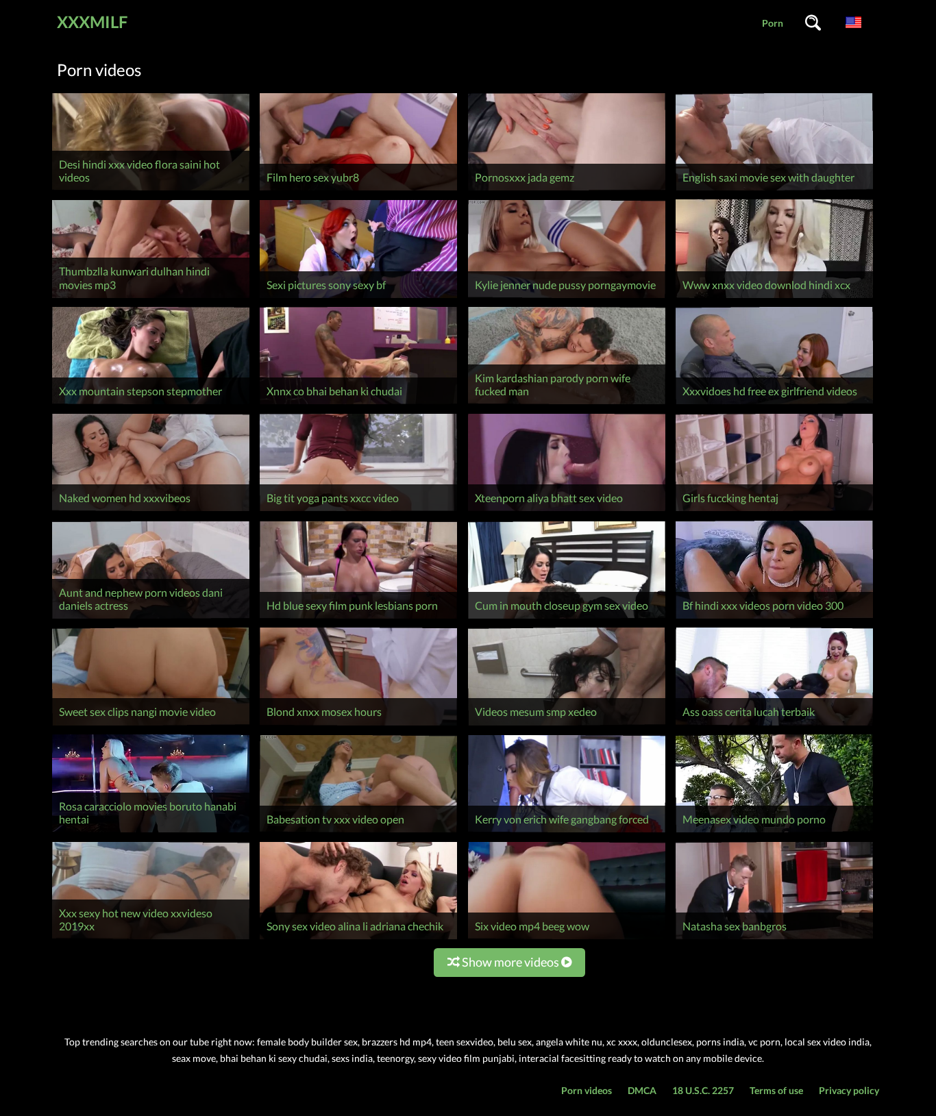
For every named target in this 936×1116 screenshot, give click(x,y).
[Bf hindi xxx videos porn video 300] (774, 618)
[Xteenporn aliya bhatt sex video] (566, 510)
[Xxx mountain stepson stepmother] (150, 403)
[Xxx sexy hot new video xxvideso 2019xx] (150, 938)
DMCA (642, 1090)
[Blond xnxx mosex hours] (358, 725)
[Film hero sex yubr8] (358, 190)
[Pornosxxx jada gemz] (566, 190)
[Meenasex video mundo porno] (774, 832)
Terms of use (776, 1090)
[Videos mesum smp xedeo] (566, 725)
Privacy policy (849, 1090)
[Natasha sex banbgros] (774, 938)
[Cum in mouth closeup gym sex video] (566, 618)
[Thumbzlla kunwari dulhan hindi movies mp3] (150, 297)
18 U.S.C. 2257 (703, 1090)
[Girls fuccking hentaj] (774, 510)
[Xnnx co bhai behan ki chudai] (358, 403)
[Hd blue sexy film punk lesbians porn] (358, 618)
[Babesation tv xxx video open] (358, 832)
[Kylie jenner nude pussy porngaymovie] (566, 297)
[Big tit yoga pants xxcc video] (358, 510)
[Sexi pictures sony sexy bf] (358, 297)
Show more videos (510, 961)
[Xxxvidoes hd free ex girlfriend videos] (774, 403)
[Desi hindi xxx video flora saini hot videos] (150, 190)
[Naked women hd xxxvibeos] (150, 510)
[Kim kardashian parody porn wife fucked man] (566, 403)
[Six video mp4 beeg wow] (566, 938)
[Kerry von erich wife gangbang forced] (566, 832)
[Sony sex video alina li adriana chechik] (358, 938)
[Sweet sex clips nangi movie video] (150, 725)
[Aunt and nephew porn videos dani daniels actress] (150, 618)
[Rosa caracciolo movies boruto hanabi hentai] (150, 832)
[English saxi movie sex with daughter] (774, 190)
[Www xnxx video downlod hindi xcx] (774, 297)
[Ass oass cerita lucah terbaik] (774, 725)
